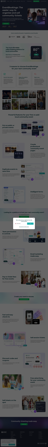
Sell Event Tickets (13, 434)
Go (30, 223)
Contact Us (30, 434)
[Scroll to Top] (45, 445)
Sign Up (21, 435)
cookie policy (8, 442)
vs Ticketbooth (40, 436)
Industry (11, 1)
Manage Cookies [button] (5, 444)
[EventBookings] (3, 1)
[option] (6, 94)
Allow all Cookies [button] (12, 444)
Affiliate (21, 437)
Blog (20, 434)
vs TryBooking (40, 433)
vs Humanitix (40, 437)
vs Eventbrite (40, 434)
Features (8, 1)
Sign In (21, 436)
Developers (30, 435)
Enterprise (14, 1)
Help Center (30, 433)
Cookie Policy (18, 443)
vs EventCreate (40, 438)
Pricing (22, 1)
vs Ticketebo (40, 435)
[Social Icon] (38, 443)
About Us (21, 433)
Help (24, 1)
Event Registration (13, 435)
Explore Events (18, 1)
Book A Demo (12, 23)
